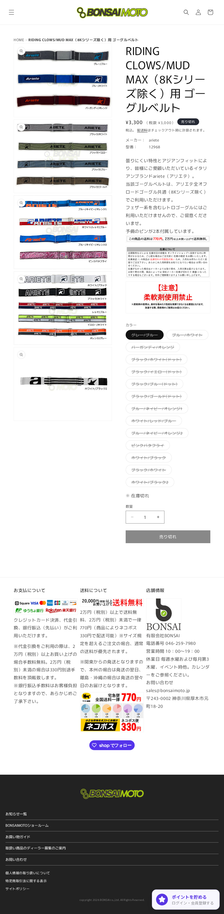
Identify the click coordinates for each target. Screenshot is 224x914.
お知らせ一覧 (16, 813)
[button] (11, 12)
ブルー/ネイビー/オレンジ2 (159, 434)
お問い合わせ (16, 859)
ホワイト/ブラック (150, 458)
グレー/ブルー (146, 336)
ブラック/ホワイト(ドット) (158, 360)
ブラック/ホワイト (150, 471)
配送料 (142, 130)
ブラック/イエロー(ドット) (158, 373)
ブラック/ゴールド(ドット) (158, 397)
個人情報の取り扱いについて (27, 872)
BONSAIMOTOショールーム (27, 825)
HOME (19, 39)
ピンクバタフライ (149, 446)
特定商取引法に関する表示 (26, 880)
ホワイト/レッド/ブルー (155, 422)
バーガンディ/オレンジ (154, 348)
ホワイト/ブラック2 (151, 483)
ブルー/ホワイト (189, 336)
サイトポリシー (17, 888)
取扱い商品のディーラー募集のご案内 (35, 847)
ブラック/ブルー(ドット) (156, 385)
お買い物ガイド (17, 836)
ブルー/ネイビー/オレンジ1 (158, 409)
